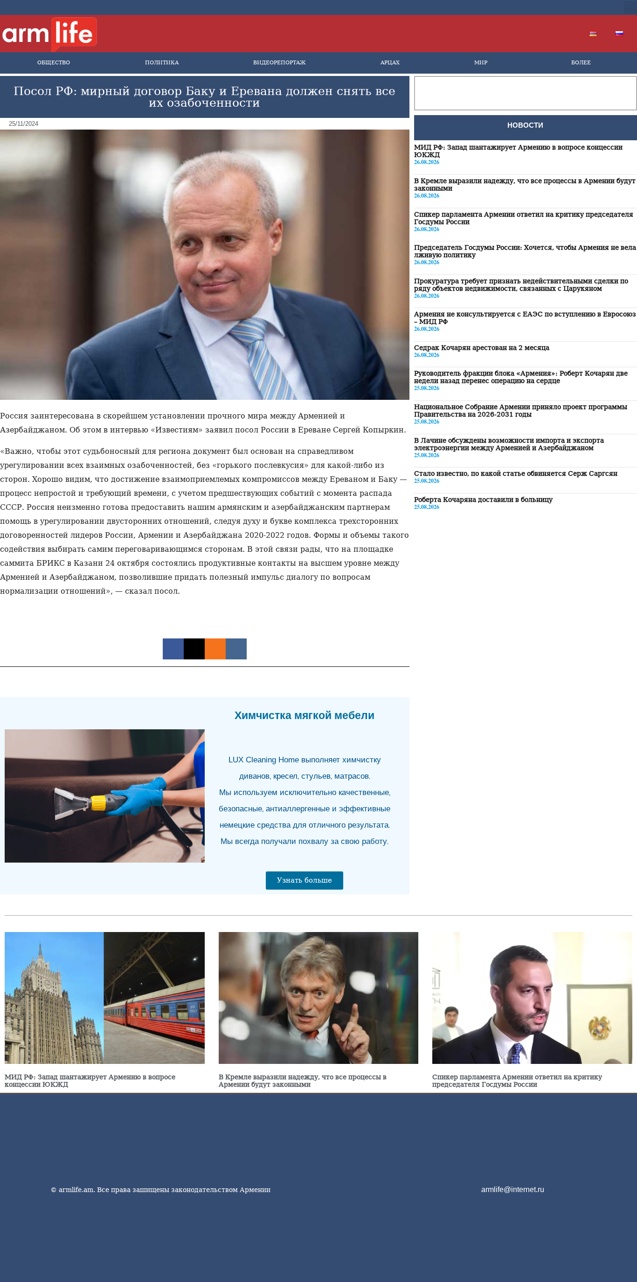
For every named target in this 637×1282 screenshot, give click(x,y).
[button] (630, 7)
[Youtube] (565, 7)
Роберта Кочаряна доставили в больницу (483, 499)
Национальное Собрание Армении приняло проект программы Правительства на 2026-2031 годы (520, 410)
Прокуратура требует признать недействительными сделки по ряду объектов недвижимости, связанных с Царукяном (521, 284)
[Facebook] (535, 7)
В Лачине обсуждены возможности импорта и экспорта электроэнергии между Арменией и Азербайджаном (509, 443)
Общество (53, 63)
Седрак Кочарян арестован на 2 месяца (481, 347)
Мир (480, 63)
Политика (162, 63)
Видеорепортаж (279, 63)
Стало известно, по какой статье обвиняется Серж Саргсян (515, 473)
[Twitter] (550, 7)
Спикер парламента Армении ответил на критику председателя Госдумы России (517, 1080)
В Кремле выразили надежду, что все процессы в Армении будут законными (303, 1080)
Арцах (390, 63)
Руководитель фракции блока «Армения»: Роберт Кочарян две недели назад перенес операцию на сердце (521, 377)
